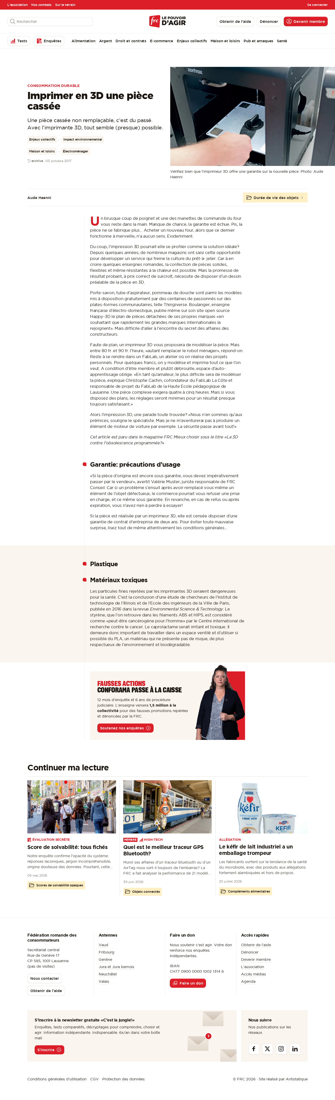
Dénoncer (249, 952)
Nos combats (41, 5)
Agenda (248, 981)
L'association (17, 5)
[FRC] (167, 21)
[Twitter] (267, 1048)
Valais (104, 981)
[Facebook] (253, 1048)
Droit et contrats (131, 41)
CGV (94, 1079)
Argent (105, 41)
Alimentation (83, 41)
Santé (282, 41)
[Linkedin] (294, 1048)
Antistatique (297, 1079)
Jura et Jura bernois (116, 967)
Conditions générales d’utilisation (57, 1079)
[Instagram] (281, 1048)
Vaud (103, 945)
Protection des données (123, 1079)
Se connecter (317, 5)
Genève (105, 959)
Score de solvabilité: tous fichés (67, 847)
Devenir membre (256, 959)
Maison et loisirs (225, 41)
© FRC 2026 (244, 1079)
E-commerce (161, 41)
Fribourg (106, 952)
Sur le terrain (65, 5)
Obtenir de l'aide (256, 945)
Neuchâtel (108, 974)
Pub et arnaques (258, 41)
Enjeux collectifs (192, 41)
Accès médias (253, 974)
